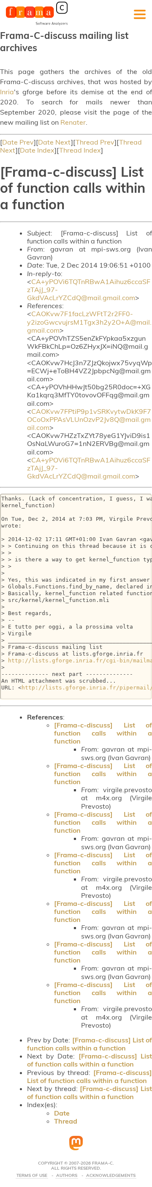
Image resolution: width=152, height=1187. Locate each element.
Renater (73, 122)
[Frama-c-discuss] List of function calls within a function (103, 733)
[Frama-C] (36, 24)
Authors (66, 1175)
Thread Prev (95, 142)
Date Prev (18, 142)
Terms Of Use (31, 1175)
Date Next (54, 142)
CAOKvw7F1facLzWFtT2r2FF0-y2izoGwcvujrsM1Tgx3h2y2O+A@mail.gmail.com (89, 321)
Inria (7, 92)
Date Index (37, 150)
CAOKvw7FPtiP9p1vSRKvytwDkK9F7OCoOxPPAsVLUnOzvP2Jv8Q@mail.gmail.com (89, 419)
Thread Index (80, 150)
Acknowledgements (111, 1175)
